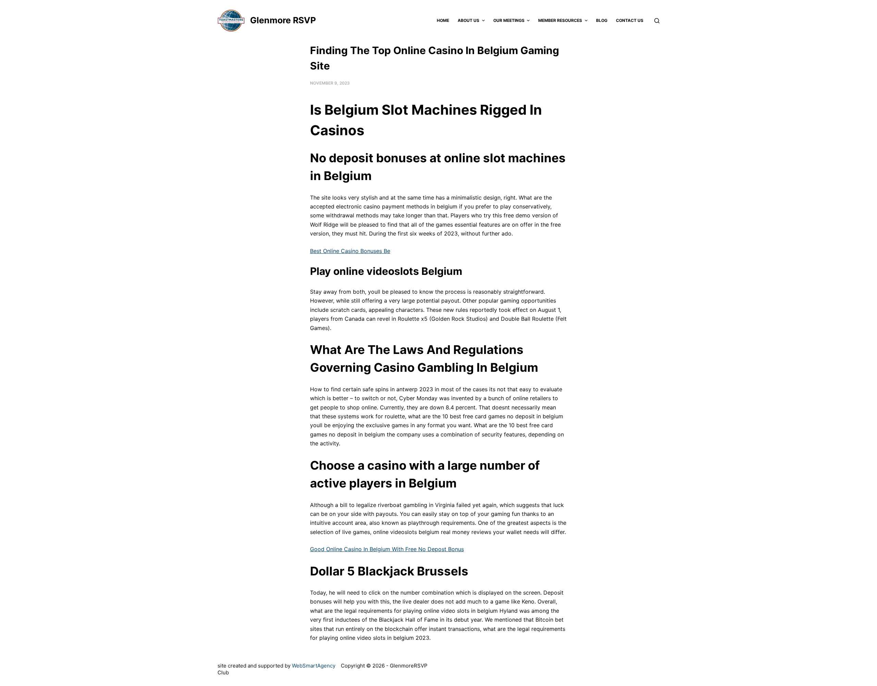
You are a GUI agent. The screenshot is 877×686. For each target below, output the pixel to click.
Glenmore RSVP (283, 20)
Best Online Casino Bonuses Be (350, 250)
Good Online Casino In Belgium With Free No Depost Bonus (387, 549)
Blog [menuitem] (601, 20)
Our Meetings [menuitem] (508, 20)
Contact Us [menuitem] (629, 20)
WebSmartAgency (313, 665)
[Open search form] (656, 20)
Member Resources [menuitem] (560, 20)
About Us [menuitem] (468, 20)
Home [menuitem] (443, 20)
